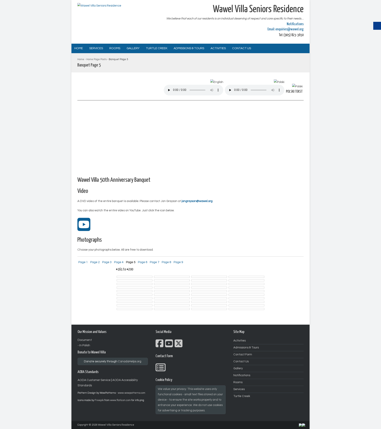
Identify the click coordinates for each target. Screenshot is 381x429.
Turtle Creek (156, 48)
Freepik (99, 400)
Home (78, 48)
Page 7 (154, 262)
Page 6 (142, 262)
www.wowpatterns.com (131, 392)
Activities (218, 48)
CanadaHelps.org (129, 361)
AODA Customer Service (94, 380)
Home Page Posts (96, 59)
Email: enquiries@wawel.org (285, 29)
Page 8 (166, 262)
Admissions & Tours (189, 48)
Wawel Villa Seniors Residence (116, 424)
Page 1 (83, 262)
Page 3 (107, 262)
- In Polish (84, 345)
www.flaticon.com (120, 400)
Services (96, 48)
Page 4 (118, 262)
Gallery (133, 48)
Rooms (114, 48)
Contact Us (241, 48)
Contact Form (242, 354)
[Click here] (83, 229)
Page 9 (178, 262)
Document (85, 340)
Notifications (295, 24)
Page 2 (95, 262)
